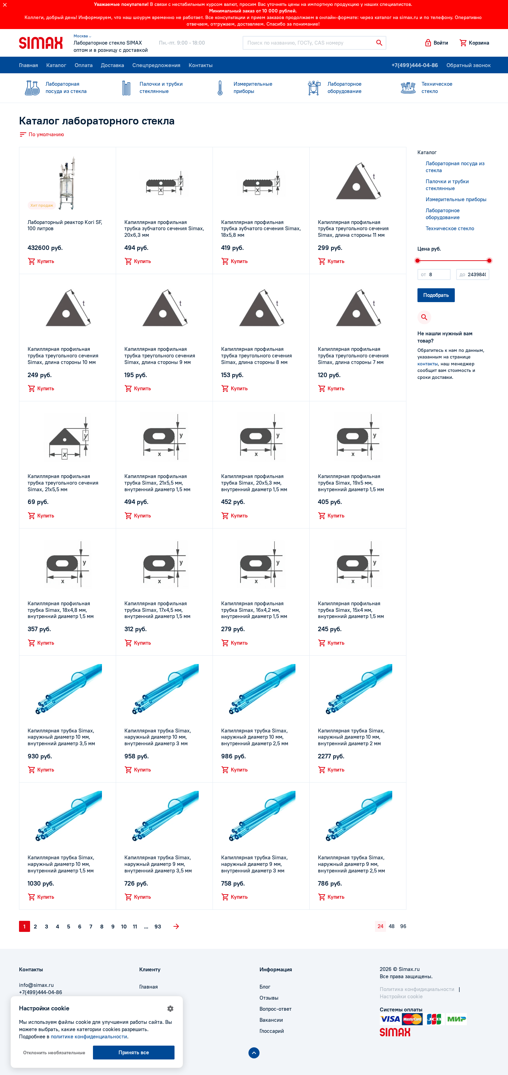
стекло (437, 87)
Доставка (112, 65)
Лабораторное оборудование (443, 214)
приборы (253, 87)
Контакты (201, 65)
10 (124, 926)
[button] (436, 43)
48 (392, 926)
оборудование (344, 87)
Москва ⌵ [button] (82, 35)
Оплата (84, 65)
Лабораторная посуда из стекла (455, 167)
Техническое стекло (450, 228)
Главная (28, 65)
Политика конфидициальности (417, 989)
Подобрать (436, 295)
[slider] (417, 260)
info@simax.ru (36, 985)
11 (135, 926)
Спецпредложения (156, 65)
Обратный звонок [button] (468, 65)
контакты (427, 364)
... (146, 926)
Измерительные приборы (456, 199)
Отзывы (269, 997)
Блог (265, 986)
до (462, 274)
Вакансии (271, 1020)
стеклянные (161, 87)
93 (157, 926)
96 (403, 926)
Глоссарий (272, 1031)
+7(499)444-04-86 (415, 65)
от (423, 274)
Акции (146, 1031)
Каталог (56, 65)
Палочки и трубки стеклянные (447, 184)
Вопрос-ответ (276, 1009)
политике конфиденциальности (89, 1036)
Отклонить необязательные (54, 1052)
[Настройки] (170, 1008)
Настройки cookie (401, 996)
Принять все (134, 1052)
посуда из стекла (66, 87)
